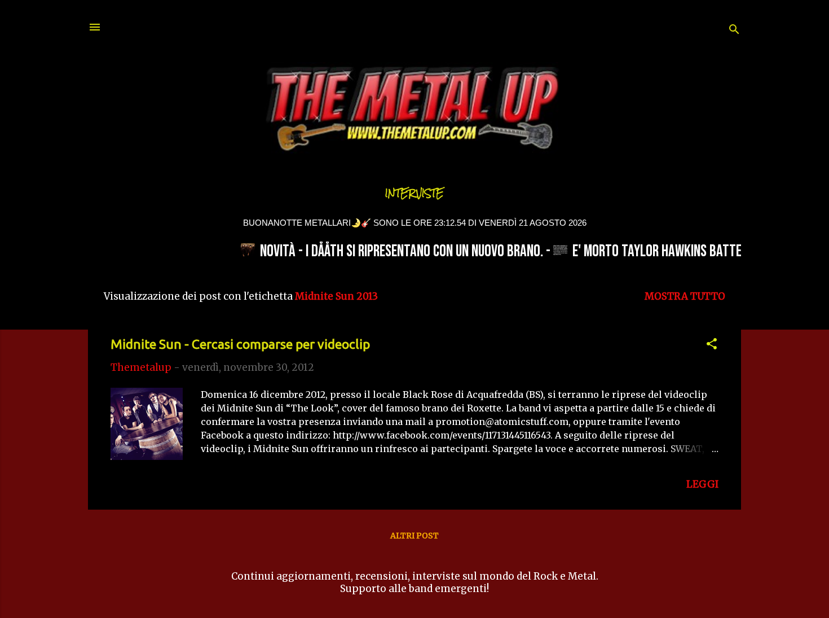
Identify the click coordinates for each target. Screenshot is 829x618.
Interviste (414, 193)
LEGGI (702, 484)
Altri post (414, 536)
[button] (711, 345)
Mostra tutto (685, 296)
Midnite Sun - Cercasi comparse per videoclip (240, 344)
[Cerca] (734, 31)
